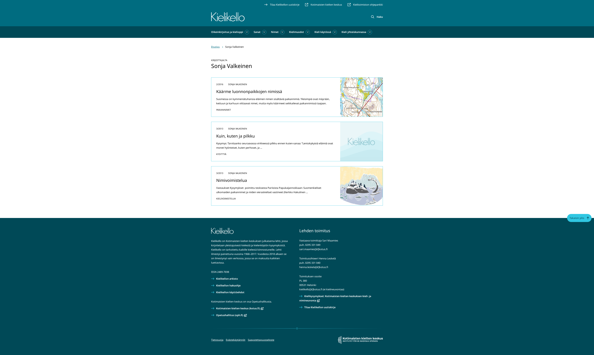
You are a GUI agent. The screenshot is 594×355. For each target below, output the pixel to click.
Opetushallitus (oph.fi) (231, 315)
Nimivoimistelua (231, 180)
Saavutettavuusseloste (261, 340)
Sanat (257, 32)
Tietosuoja (217, 340)
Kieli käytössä (322, 32)
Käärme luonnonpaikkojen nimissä (249, 91)
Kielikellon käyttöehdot (230, 292)
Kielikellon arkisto (227, 278)
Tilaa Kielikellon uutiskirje (320, 307)
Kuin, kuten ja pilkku (235, 136)
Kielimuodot (296, 32)
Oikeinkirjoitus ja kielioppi (227, 32)
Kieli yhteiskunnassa (354, 32)
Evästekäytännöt (235, 340)
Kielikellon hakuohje (228, 285)
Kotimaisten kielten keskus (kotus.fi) (240, 308)
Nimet (275, 32)
